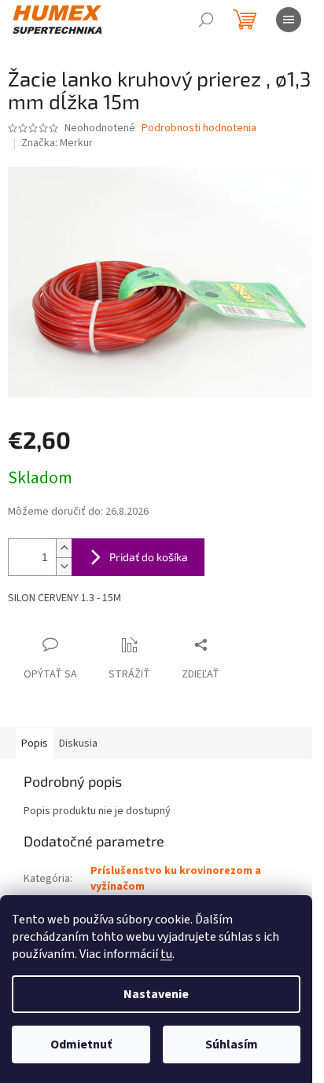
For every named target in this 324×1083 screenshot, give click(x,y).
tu (166, 954)
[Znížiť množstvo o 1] (64, 566)
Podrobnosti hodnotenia (199, 128)
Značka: (57, 143)
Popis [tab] (34, 743)
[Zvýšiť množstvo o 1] (64, 548)
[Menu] (288, 19)
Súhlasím (231, 1044)
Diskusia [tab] (78, 743)
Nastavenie (156, 994)
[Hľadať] (206, 19)
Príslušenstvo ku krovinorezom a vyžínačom (175, 878)
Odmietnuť (81, 1044)
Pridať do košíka (148, 557)
